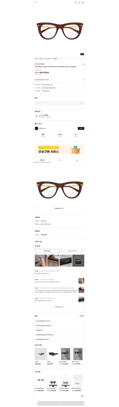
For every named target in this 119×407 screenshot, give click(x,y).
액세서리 (41, 58)
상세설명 (42, 160)
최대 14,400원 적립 (47, 85)
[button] (59, 79)
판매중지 (61, 403)
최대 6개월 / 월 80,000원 (48, 88)
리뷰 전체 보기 (58, 307)
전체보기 (82, 315)
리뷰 (59, 160)
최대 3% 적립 (45, 91)
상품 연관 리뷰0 (72, 251)
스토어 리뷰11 (47, 251)
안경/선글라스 (48, 58)
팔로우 (81, 128)
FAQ (77, 160)
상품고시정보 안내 (45, 224)
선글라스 (55, 58)
